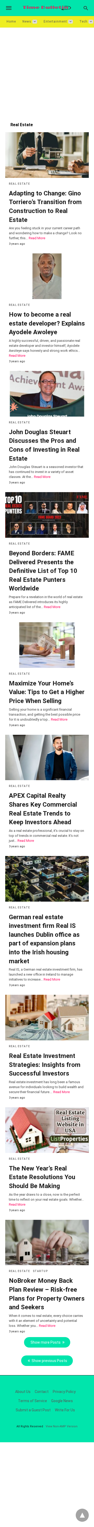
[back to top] (82, 1515)
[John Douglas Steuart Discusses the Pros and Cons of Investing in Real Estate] (47, 394)
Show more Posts (46, 1342)
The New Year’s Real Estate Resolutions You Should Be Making (42, 1177)
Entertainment (55, 21)
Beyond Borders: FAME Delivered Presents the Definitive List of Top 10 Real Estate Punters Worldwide (43, 571)
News (26, 21)
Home (11, 21)
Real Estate (19, 183)
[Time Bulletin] (47, 8)
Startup (40, 1271)
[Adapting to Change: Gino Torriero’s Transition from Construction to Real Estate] (47, 155)
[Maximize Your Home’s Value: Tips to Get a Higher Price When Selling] (47, 645)
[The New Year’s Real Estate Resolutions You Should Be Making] (47, 1130)
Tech (83, 21)
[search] (86, 8)
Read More (37, 238)
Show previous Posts (49, 1361)
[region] (47, 72)
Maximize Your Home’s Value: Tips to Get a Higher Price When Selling (47, 692)
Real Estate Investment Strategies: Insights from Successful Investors (44, 1064)
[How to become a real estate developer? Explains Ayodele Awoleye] (47, 276)
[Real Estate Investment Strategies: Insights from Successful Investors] (47, 1017)
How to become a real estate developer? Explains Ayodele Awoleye (47, 323)
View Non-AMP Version (62, 1426)
